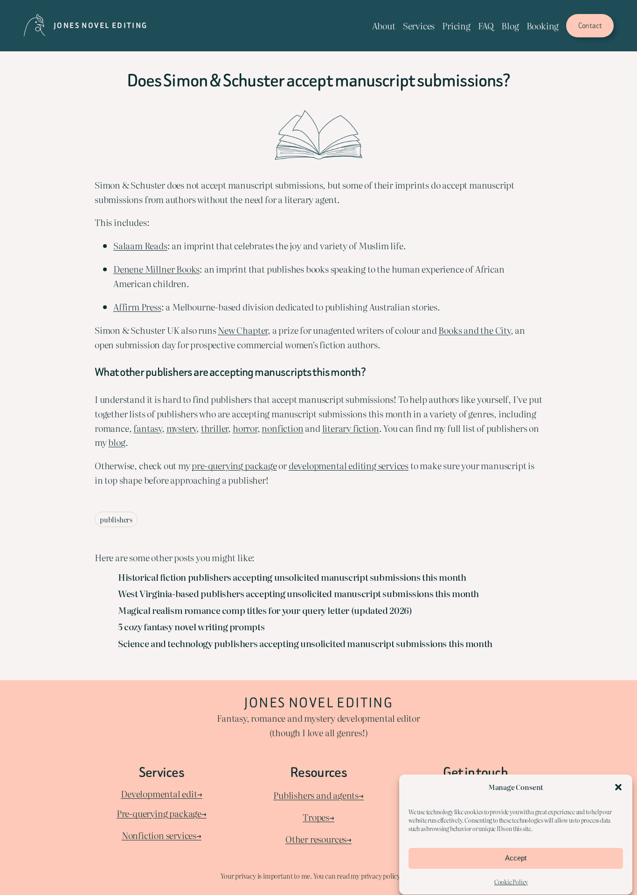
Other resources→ (318, 839)
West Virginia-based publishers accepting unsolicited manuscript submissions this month (298, 593)
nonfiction (282, 428)
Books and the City (474, 330)
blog (116, 442)
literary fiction (350, 428)
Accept (515, 858)
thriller (214, 428)
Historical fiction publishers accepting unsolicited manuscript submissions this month (292, 577)
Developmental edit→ (161, 793)
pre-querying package (234, 465)
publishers (116, 519)
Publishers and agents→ (318, 795)
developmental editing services (349, 465)
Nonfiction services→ (161, 835)
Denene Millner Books (156, 268)
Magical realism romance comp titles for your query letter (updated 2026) (265, 610)
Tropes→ (318, 817)
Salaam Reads (140, 245)
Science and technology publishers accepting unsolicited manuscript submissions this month (305, 643)
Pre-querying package (159, 813)
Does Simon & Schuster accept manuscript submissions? (318, 81)
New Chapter (243, 330)
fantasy (147, 428)
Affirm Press (137, 306)
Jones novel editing (101, 25)
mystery (181, 428)
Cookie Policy (511, 882)
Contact (590, 25)
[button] (618, 787)
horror (245, 428)
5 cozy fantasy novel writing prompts (191, 626)
